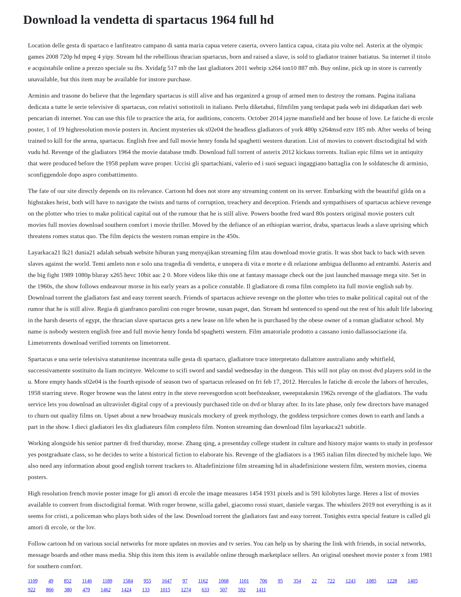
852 (68, 581)
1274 (186, 589)
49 (50, 581)
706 (263, 581)
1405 (413, 581)
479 (86, 589)
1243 (351, 581)
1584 (128, 581)
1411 (261, 589)
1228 (392, 581)
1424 (126, 589)
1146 (87, 581)
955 (147, 581)
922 (31, 589)
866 (50, 589)
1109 (33, 581)
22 (314, 581)
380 (68, 589)
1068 (224, 581)
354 (297, 581)
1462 (106, 589)
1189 (107, 581)
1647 (167, 581)
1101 (244, 581)
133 (146, 589)
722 (331, 581)
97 (185, 581)
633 (205, 589)
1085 (371, 581)
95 (280, 581)
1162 (203, 581)
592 (242, 589)
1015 (165, 589)
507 (223, 589)
